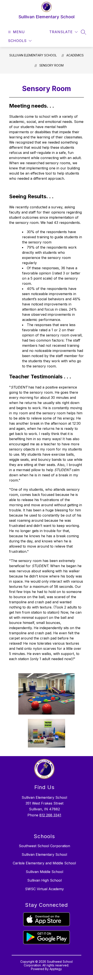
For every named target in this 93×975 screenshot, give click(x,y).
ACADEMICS (75, 55)
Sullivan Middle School (44, 872)
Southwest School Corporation (44, 846)
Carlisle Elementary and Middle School (44, 863)
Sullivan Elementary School (33, 55)
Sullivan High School (44, 880)
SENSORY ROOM (51, 65)
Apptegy (56, 969)
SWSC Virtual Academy (44, 889)
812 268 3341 (50, 815)
